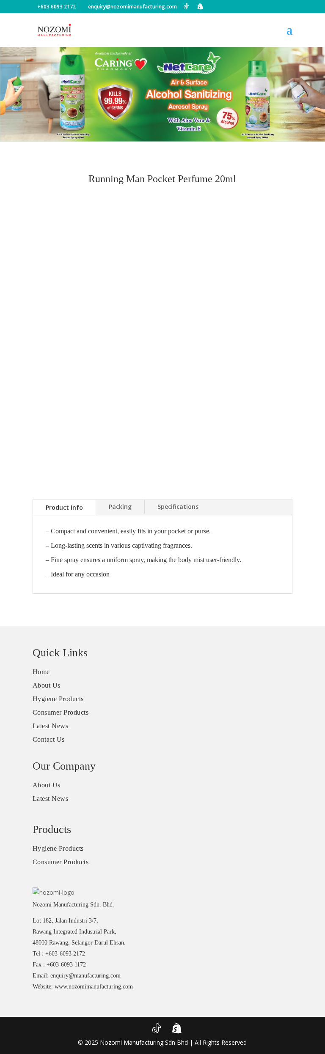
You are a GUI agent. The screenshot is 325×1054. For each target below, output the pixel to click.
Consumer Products (61, 712)
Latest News (51, 725)
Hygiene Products (58, 698)
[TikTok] (186, 6)
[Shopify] (200, 6)
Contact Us (49, 739)
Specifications (177, 506)
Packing (120, 506)
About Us (47, 685)
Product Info (64, 507)
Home (41, 671)
